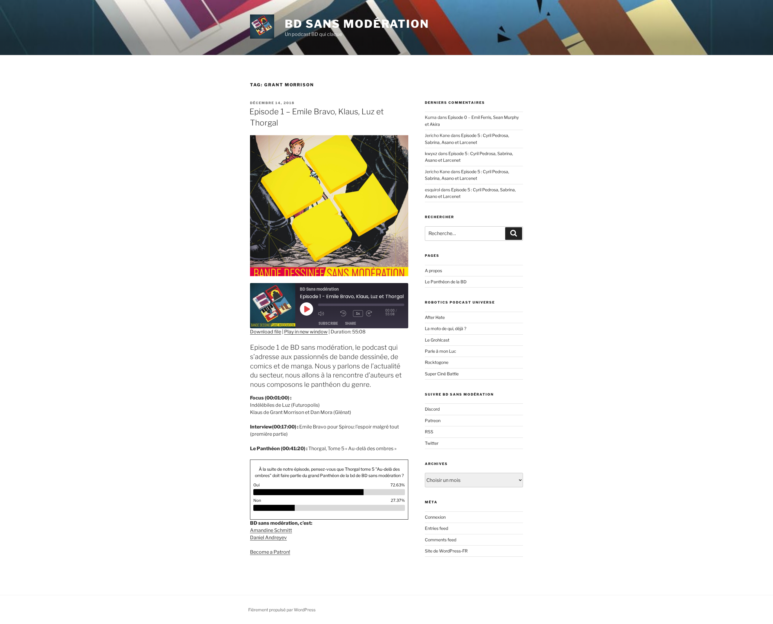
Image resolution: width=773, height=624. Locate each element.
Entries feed (436, 528)
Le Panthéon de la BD (446, 281)
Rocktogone (436, 362)
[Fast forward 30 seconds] (375, 313)
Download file (265, 332)
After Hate (435, 317)
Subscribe (328, 323)
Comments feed (440, 539)
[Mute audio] (327, 313)
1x (358, 313)
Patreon (433, 420)
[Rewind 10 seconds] (345, 313)
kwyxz (431, 153)
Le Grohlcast (437, 339)
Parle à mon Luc (440, 351)
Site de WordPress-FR (446, 550)
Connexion (435, 517)
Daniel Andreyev (268, 537)
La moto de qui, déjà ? (445, 328)
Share (350, 323)
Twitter (431, 443)
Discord (432, 409)
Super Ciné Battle (442, 373)
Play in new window (306, 332)
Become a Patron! (270, 552)
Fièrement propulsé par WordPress (282, 609)
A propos (433, 270)
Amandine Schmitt (271, 530)
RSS (429, 431)
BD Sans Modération (357, 23)
